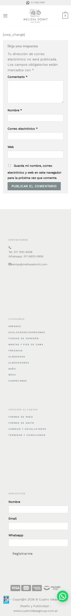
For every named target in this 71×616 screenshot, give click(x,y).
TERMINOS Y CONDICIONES (27, 435)
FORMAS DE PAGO (21, 417)
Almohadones (19, 363)
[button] (62, 596)
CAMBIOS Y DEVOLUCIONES (27, 429)
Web (11, 147)
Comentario (17, 77)
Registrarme (22, 553)
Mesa (12, 375)
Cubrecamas (18, 381)
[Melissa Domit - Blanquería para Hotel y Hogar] (35, 15)
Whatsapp (16, 535)
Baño (12, 369)
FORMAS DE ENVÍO (21, 423)
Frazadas (16, 350)
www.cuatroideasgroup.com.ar (35, 611)
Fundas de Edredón (24, 338)
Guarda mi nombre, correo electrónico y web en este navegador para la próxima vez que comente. (34, 172)
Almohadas (17, 356)
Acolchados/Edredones (27, 332)
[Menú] (5, 16)
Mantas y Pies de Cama (26, 344)
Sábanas (15, 326)
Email (13, 518)
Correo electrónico (23, 128)
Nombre (15, 110)
